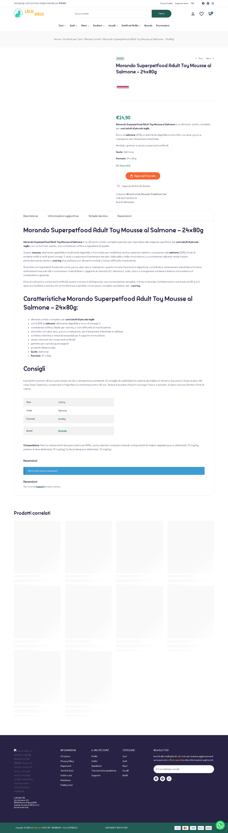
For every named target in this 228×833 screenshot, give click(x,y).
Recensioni (124, 216)
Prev (199, 58)
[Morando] (123, 95)
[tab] (30, 216)
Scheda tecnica (98, 216)
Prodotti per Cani (72, 39)
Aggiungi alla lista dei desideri (136, 186)
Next (209, 58)
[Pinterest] (208, 3)
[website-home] (34, 14)
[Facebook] (203, 3)
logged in (40, 486)
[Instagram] (213, 3)
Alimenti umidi (93, 39)
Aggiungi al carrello (145, 176)
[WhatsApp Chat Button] (220, 825)
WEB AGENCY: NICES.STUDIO (116, 827)
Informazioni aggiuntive (63, 216)
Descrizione (30, 216)
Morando (145, 194)
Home (57, 39)
